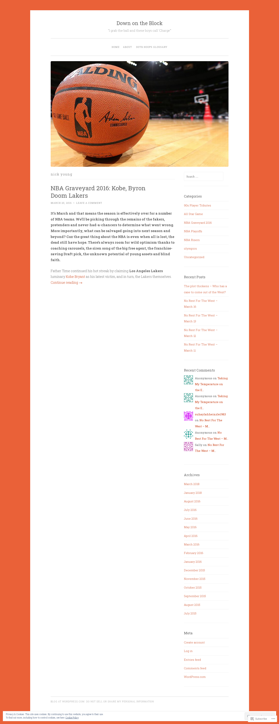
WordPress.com (195, 677)
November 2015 (194, 579)
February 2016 (193, 553)
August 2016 (192, 501)
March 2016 (191, 544)
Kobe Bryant (75, 276)
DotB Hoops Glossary (151, 46)
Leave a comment (89, 202)
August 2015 (192, 605)
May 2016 (190, 527)
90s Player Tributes (197, 205)
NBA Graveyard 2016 (198, 222)
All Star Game (193, 214)
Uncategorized (194, 257)
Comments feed (195, 668)
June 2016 (191, 518)
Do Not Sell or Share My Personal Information (120, 701)
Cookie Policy (72, 717)
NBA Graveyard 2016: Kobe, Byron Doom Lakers (98, 191)
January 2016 (193, 562)
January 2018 (193, 493)
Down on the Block (140, 23)
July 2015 (190, 613)
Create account (194, 642)
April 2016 (191, 536)
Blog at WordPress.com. (68, 701)
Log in (188, 651)
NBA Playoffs (193, 231)
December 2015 (194, 570)
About (127, 46)
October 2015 (193, 587)
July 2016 (190, 510)
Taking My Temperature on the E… (211, 384)
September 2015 (195, 596)
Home (116, 46)
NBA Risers (192, 240)
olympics (190, 248)
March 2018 (191, 484)
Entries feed (192, 660)
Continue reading (66, 282)
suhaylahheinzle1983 (210, 414)
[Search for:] (203, 176)
